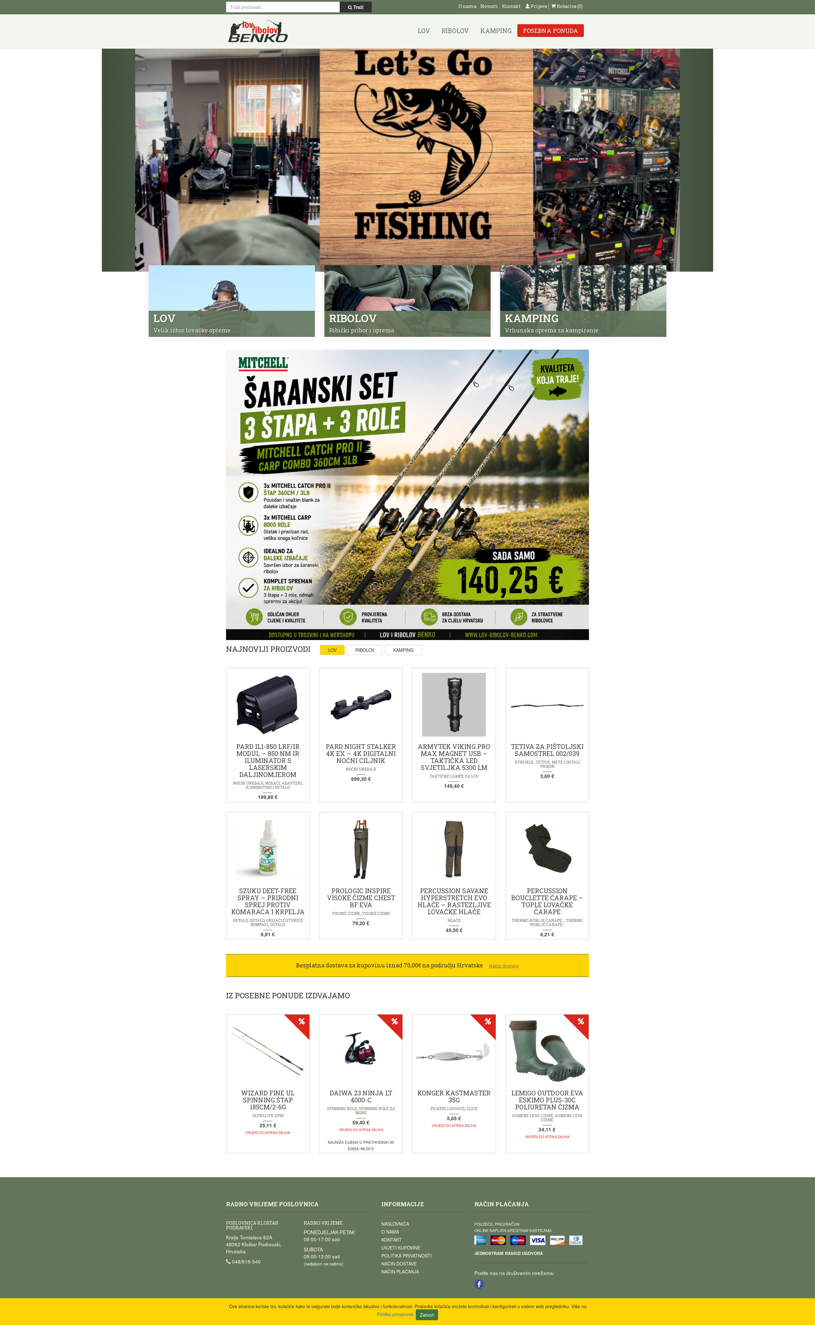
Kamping (496, 30)
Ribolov (455, 30)
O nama (467, 6)
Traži (358, 7)
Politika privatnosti (406, 1255)
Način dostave (399, 1263)
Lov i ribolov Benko (258, 31)
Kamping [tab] (403, 650)
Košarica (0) (569, 6)
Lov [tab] (332, 650)
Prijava (538, 6)
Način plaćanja (400, 1271)
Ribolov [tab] (364, 650)
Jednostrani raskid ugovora (508, 1253)
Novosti (489, 6)
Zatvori (427, 1315)
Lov (424, 30)
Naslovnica (395, 1224)
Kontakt (511, 6)
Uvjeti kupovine (400, 1247)
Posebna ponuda (550, 30)
